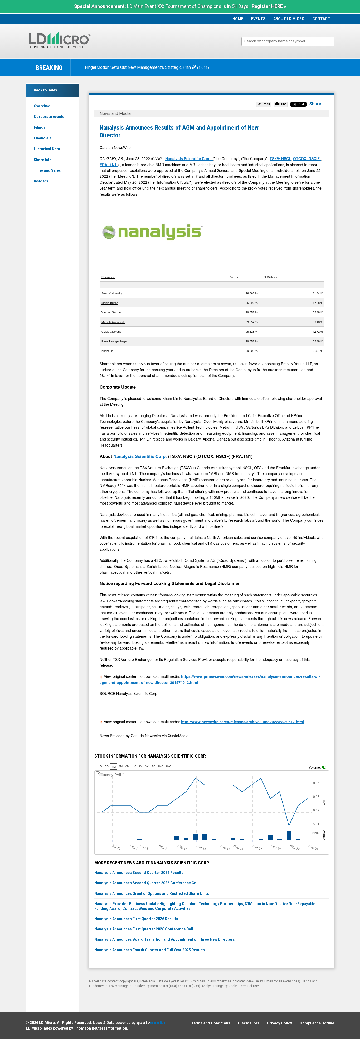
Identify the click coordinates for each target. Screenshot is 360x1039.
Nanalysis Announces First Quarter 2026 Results (136, 919)
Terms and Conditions (210, 1023)
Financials (43, 138)
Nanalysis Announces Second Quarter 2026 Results (138, 873)
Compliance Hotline (317, 1023)
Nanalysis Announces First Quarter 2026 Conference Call (143, 929)
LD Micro (47, 1023)
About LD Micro (288, 19)
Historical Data (47, 149)
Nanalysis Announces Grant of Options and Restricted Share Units (151, 893)
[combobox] (287, 41)
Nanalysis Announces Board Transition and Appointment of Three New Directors (164, 939)
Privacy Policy (279, 1023)
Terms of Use (249, 986)
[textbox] (290, 41)
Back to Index (45, 90)
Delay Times (264, 981)
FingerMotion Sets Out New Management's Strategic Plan (138, 67)
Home (237, 19)
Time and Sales (47, 170)
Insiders (41, 181)
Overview (42, 106)
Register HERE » (269, 6)
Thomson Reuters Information (100, 1028)
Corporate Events (49, 116)
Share (315, 103)
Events (258, 19)
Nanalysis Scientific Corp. (189, 158)
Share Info (43, 160)
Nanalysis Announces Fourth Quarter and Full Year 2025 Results (149, 950)
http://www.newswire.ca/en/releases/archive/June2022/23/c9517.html (242, 721)
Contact (321, 19)
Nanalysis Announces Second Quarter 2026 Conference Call (146, 883)
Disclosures (248, 1023)
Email (265, 104)
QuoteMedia (146, 981)
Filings (40, 127)
